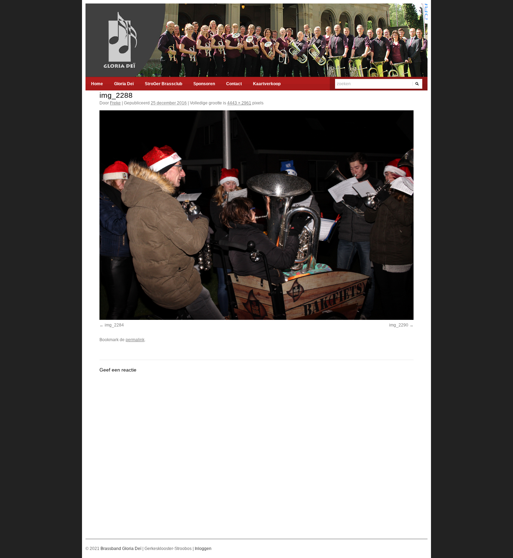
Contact (234, 83)
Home (97, 83)
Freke (115, 103)
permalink (135, 339)
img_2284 (114, 325)
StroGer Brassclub (163, 83)
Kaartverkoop (267, 83)
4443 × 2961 (239, 103)
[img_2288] (256, 215)
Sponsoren (204, 83)
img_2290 (398, 325)
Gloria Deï (124, 83)
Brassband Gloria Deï (121, 548)
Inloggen (203, 548)
